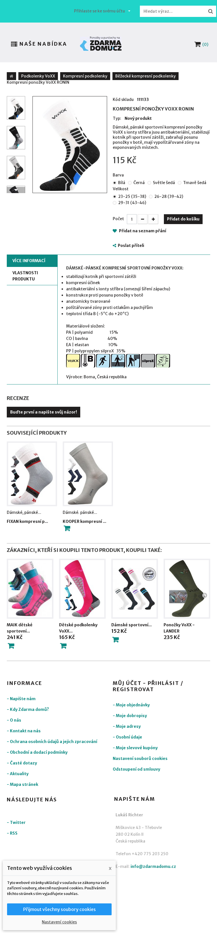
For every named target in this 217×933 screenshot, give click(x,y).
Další (16, 190)
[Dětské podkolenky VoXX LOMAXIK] (82, 589)
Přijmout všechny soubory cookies (59, 909)
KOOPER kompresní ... (84, 521)
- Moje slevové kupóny (135, 747)
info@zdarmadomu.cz (153, 866)
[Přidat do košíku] (11, 645)
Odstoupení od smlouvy (136, 769)
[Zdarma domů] (100, 44)
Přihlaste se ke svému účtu (99, 11)
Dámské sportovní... (131, 624)
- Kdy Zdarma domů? (28, 709)
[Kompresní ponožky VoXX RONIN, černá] (16, 137)
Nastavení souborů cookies (140, 758)
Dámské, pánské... (24, 512)
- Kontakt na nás (24, 730)
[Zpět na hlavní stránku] (11, 76)
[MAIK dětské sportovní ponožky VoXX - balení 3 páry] (30, 589)
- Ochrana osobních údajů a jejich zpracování (52, 741)
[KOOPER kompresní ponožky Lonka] (88, 473)
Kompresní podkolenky (85, 76)
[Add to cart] (67, 528)
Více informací (28, 260)
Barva (119, 175)
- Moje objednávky (131, 705)
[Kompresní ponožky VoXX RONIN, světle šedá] (16, 167)
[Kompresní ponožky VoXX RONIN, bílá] (70, 144)
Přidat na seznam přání (142, 230)
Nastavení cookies (59, 922)
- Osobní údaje (127, 737)
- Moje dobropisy (130, 715)
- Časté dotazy (22, 763)
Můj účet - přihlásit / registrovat (148, 686)
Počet (118, 218)
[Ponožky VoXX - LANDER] (187, 589)
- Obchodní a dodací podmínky (37, 752)
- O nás (14, 720)
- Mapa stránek (22, 784)
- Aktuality (18, 773)
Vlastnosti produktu (25, 276)
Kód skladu (123, 99)
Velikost (121, 188)
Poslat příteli (131, 245)
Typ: (117, 118)
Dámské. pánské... (80, 512)
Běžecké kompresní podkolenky (145, 76)
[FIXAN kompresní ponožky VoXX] (32, 473)
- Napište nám (21, 698)
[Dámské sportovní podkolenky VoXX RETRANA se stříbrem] (134, 589)
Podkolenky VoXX (38, 76)
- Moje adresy (127, 726)
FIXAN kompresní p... (27, 521)
